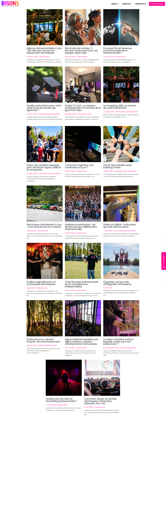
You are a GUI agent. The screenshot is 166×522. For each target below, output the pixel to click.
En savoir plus (12, 509)
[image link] (10, 4)
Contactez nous (157, 4)
